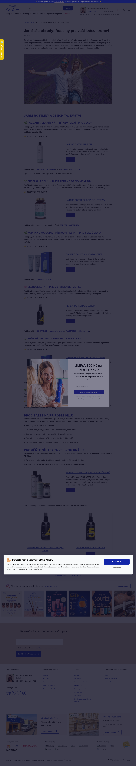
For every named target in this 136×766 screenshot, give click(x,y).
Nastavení (117, 568)
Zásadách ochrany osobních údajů (31, 569)
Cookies (14, 569)
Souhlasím (116, 562)
